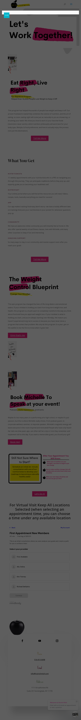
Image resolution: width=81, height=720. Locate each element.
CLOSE (7, 15)
